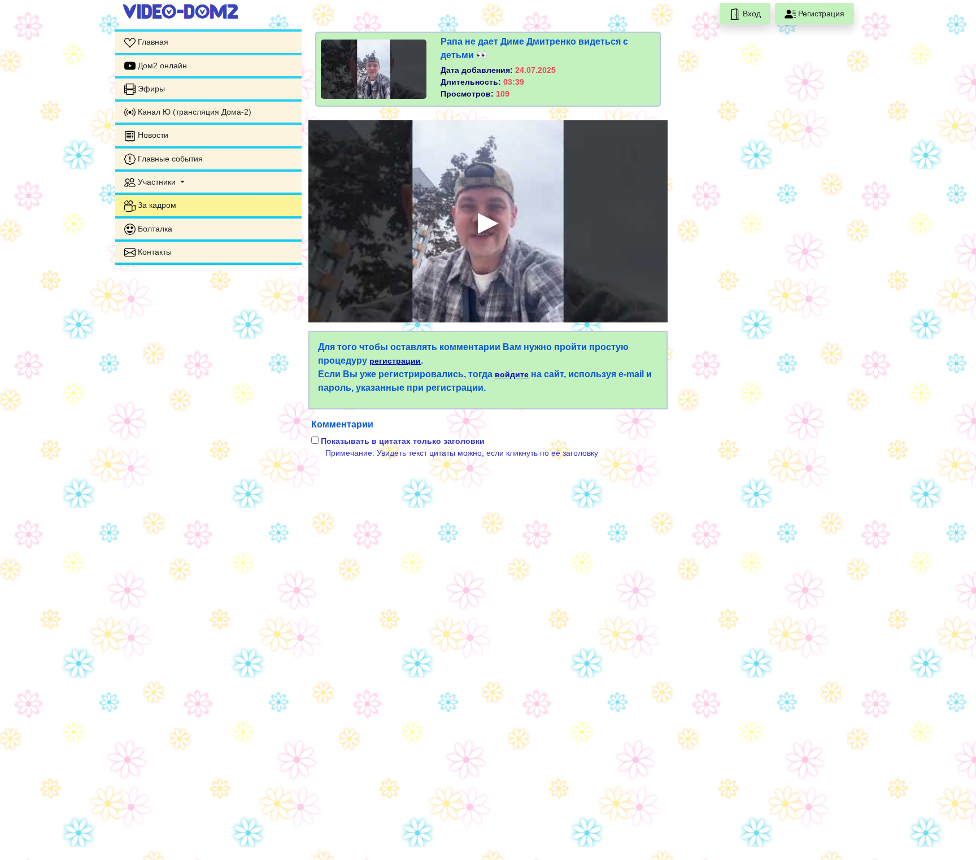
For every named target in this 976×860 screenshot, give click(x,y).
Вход (750, 13)
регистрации (395, 360)
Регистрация (820, 13)
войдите (512, 374)
